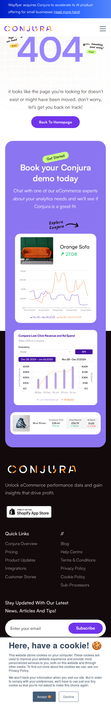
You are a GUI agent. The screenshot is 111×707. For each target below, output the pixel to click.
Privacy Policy (73, 568)
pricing (11, 551)
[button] (102, 29)
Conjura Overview (21, 543)
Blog (65, 543)
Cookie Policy (73, 576)
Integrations (15, 568)
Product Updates (20, 560)
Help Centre (71, 551)
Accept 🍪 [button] (44, 696)
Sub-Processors (75, 584)
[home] (28, 30)
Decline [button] (68, 696)
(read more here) (67, 12)
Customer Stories (20, 576)
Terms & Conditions (78, 560)
